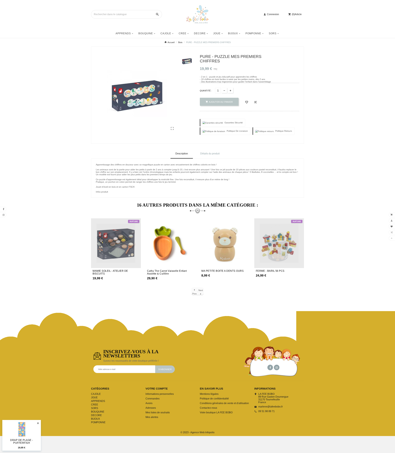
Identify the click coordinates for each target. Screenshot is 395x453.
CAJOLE (96, 394)
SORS (94, 408)
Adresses (151, 408)
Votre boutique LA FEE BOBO (216, 412)
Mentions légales (209, 394)
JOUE (94, 397)
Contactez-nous (208, 408)
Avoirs (149, 403)
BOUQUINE (97, 411)
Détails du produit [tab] (210, 153)
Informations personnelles (160, 394)
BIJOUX (95, 418)
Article (298, 14)
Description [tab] (181, 153)
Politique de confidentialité (214, 398)
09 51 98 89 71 (266, 411)
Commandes (153, 398)
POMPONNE (98, 422)
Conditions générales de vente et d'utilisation (224, 403)
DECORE (96, 415)
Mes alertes (152, 417)
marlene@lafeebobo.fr (270, 406)
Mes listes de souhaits (158, 412)
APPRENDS (98, 401)
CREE (94, 404)
